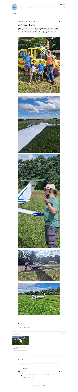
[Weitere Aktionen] (59, 21)
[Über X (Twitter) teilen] (21, 323)
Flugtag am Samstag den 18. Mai (20, 348)
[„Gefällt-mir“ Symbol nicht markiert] (21, 377)
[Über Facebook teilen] (18, 323)
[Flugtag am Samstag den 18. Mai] (20, 340)
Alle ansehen (63, 333)
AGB (44, 385)
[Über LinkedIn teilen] (24, 323)
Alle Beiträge (14, 13)
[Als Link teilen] (26, 323)
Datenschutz (40, 385)
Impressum (35, 385)
